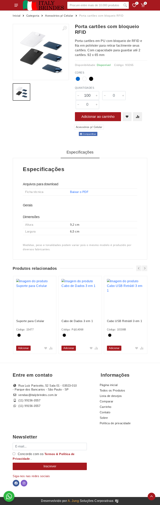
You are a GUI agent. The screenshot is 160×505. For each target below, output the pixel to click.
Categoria (32, 15)
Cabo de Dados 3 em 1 (77, 321)
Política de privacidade (115, 423)
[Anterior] (138, 268)
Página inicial (109, 385)
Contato (105, 412)
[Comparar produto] (137, 116)
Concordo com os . (44, 456)
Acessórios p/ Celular (59, 15)
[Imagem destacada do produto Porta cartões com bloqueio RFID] (41, 52)
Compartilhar (89, 134)
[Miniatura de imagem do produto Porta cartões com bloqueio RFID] (21, 92)
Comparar (106, 401)
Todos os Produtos (112, 390)
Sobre (104, 417)
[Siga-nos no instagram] (24, 483)
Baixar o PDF (79, 191)
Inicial (16, 15)
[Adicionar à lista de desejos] (127, 116)
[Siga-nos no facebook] (16, 483)
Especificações (80, 152)
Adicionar (23, 348)
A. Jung (73, 500)
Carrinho (105, 406)
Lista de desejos (111, 396)
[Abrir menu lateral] (16, 5)
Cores (79, 72)
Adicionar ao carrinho (98, 117)
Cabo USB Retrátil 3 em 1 (124, 321)
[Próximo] (144, 268)
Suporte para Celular (30, 321)
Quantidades (84, 87)
